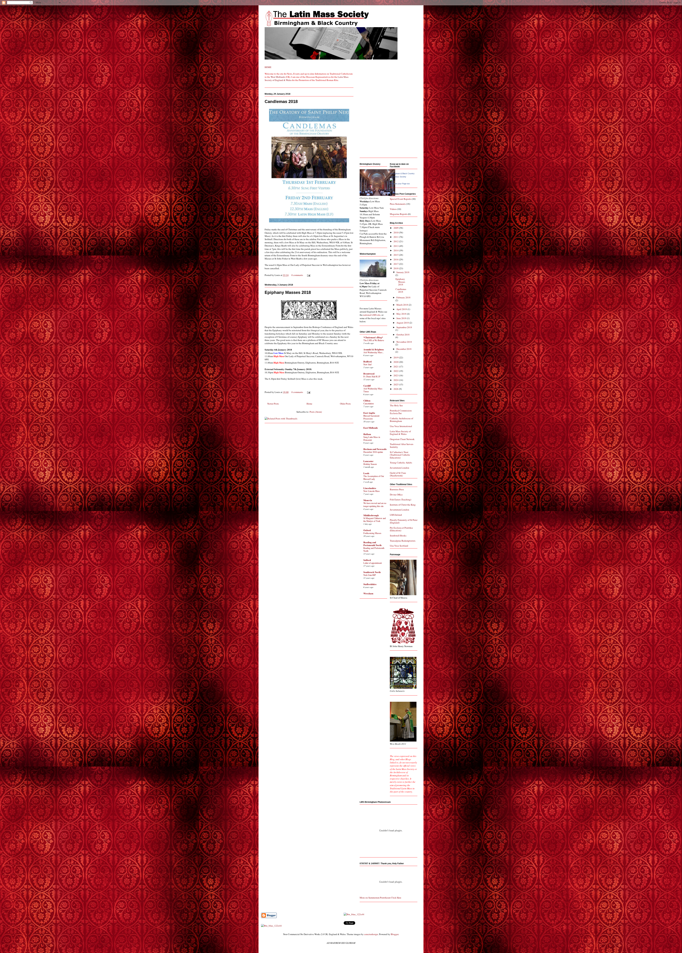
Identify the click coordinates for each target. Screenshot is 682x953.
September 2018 (404, 327)
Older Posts (345, 403)
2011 (396, 236)
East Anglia (369, 412)
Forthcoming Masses (372, 533)
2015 (396, 254)
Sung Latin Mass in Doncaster (371, 438)
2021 (396, 366)
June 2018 (401, 318)
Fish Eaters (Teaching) (400, 499)
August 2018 (402, 322)
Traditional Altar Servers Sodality (401, 445)
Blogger (394, 934)
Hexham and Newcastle (375, 449)
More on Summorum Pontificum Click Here (380, 897)
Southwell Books (398, 535)
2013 (396, 246)
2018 (396, 268)
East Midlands (370, 427)
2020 (396, 361)
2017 (396, 263)
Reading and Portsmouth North (372, 544)
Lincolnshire (369, 488)
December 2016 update (373, 451)
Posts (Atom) (316, 411)
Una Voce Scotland (399, 545)
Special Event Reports (400, 198)
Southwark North (372, 572)
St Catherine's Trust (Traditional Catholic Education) (400, 454)
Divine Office (396, 494)
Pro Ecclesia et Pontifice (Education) (401, 529)
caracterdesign (371, 934)
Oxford (367, 530)
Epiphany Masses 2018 (288, 292)
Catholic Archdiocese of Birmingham (401, 420)
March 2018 (402, 304)
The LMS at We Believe (373, 340)
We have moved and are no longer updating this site (374, 504)
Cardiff (367, 385)
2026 (396, 388)
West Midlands (278, 76)
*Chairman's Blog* (373, 337)
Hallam (367, 434)
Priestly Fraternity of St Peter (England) (403, 521)
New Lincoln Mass (371, 491)
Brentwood (368, 373)
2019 (396, 357)
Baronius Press (397, 489)
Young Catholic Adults (401, 462)
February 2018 (403, 297)
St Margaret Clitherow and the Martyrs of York (374, 519)
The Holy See (396, 405)
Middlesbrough (371, 515)
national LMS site (371, 314)
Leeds (366, 473)
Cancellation (368, 403)
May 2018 (401, 313)
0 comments (297, 275)
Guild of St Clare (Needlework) (398, 474)
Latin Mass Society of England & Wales (400, 433)
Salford (367, 560)
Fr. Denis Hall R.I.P (371, 376)
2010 (396, 232)
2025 (396, 384)
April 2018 (401, 309)
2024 (396, 380)
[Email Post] (308, 275)
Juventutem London (399, 467)
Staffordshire (370, 584)
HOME (268, 67)
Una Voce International (401, 426)
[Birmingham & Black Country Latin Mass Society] (391, 180)
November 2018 (404, 341)
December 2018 (404, 349)
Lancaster (368, 461)
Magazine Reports (398, 214)
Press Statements (398, 203)
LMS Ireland (396, 514)
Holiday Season (370, 464)
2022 (396, 371)
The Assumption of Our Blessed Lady (373, 477)
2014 (396, 250)
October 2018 (403, 334)
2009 (396, 227)
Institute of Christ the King (403, 504)
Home (309, 403)
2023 (396, 375)
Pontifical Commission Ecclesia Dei (401, 412)
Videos (393, 209)
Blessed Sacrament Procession (371, 417)
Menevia (367, 500)
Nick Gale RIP (369, 575)
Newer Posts (273, 403)
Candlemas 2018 (281, 101)
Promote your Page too (400, 184)
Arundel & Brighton (373, 349)
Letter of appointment (372, 562)
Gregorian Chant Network (402, 439)
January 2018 (402, 272)
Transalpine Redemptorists (402, 540)
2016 (396, 259)
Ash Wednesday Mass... (373, 352)
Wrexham (368, 593)
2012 (396, 241)
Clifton (366, 400)
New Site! (367, 364)
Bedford (367, 361)
